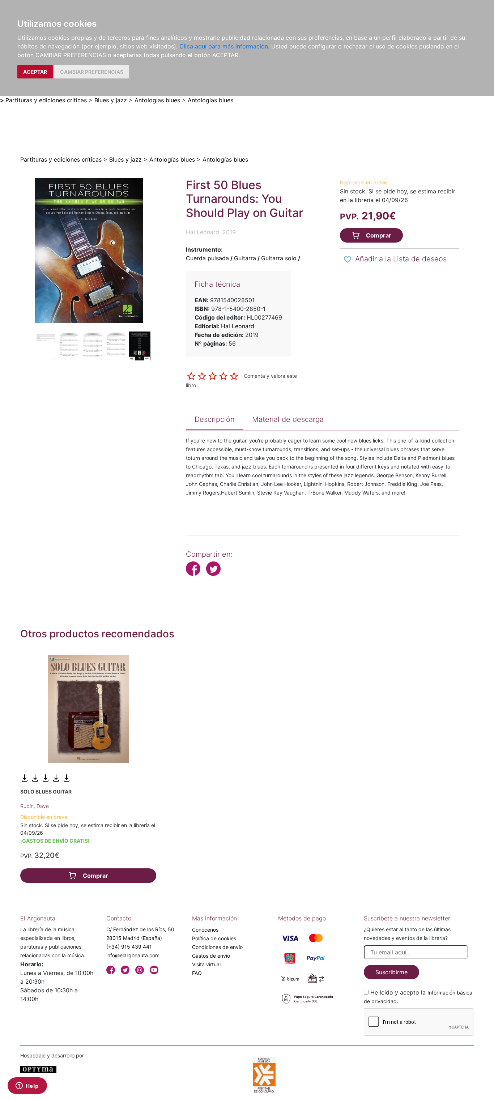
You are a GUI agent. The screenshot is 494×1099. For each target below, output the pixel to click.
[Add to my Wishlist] (347, 260)
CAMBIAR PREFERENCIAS (91, 72)
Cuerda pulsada (207, 258)
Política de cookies (214, 938)
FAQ (197, 973)
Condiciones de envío (217, 947)
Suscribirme (391, 972)
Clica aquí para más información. (224, 46)
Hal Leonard (237, 326)
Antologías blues (157, 100)
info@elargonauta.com (132, 955)
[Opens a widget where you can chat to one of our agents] (27, 1086)
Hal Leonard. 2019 (211, 232)
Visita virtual (206, 964)
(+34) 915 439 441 (129, 947)
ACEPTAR (35, 72)
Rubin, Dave (34, 806)
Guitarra (245, 258)
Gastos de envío (211, 956)
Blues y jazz (110, 100)
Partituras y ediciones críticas (46, 100)
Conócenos (205, 930)
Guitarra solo (279, 258)
